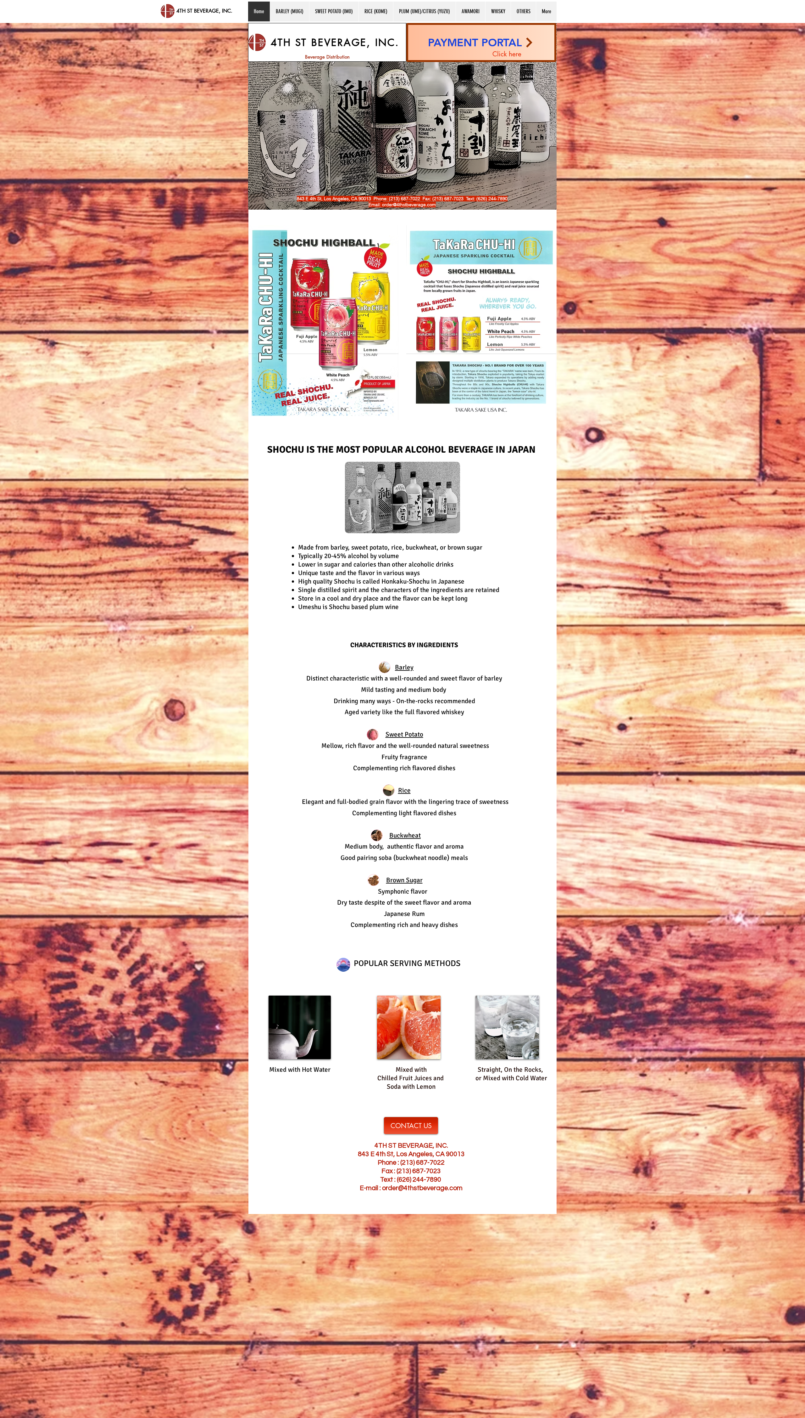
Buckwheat (405, 835)
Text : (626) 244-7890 (410, 1179)
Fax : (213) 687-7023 (411, 1171)
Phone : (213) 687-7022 (411, 1162)
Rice (404, 790)
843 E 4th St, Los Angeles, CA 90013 (411, 1154)
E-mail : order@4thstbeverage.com (411, 1188)
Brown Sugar (404, 880)
